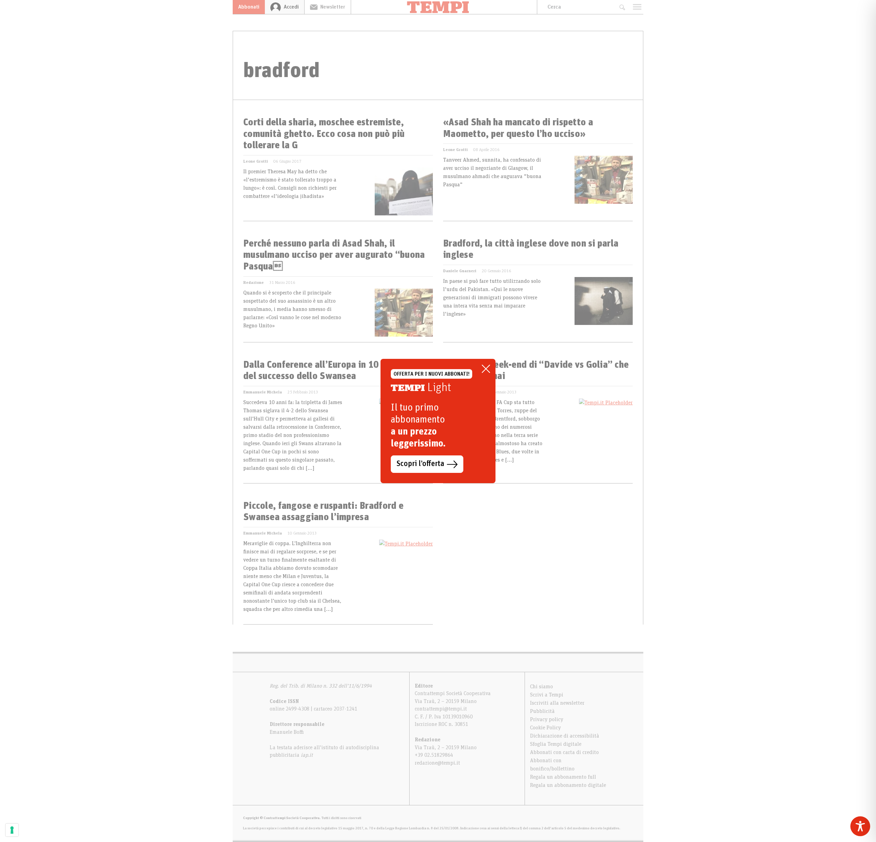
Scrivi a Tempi (546, 695)
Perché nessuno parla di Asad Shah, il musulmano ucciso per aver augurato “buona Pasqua (334, 255)
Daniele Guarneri (459, 271)
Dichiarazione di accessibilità (564, 736)
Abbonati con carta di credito (564, 752)
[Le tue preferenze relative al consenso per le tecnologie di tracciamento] (11, 830)
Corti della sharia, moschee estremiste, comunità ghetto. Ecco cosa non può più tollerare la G (324, 134)
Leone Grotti (255, 161)
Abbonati (248, 7)
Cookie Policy (545, 727)
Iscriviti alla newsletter (557, 703)
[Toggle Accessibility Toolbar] (860, 826)
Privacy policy (546, 719)
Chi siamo (541, 686)
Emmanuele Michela (262, 392)
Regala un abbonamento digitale (568, 785)
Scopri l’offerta (420, 464)
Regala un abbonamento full (563, 777)
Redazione (253, 282)
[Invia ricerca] (622, 7)
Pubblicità (542, 711)
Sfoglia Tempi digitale (555, 744)
